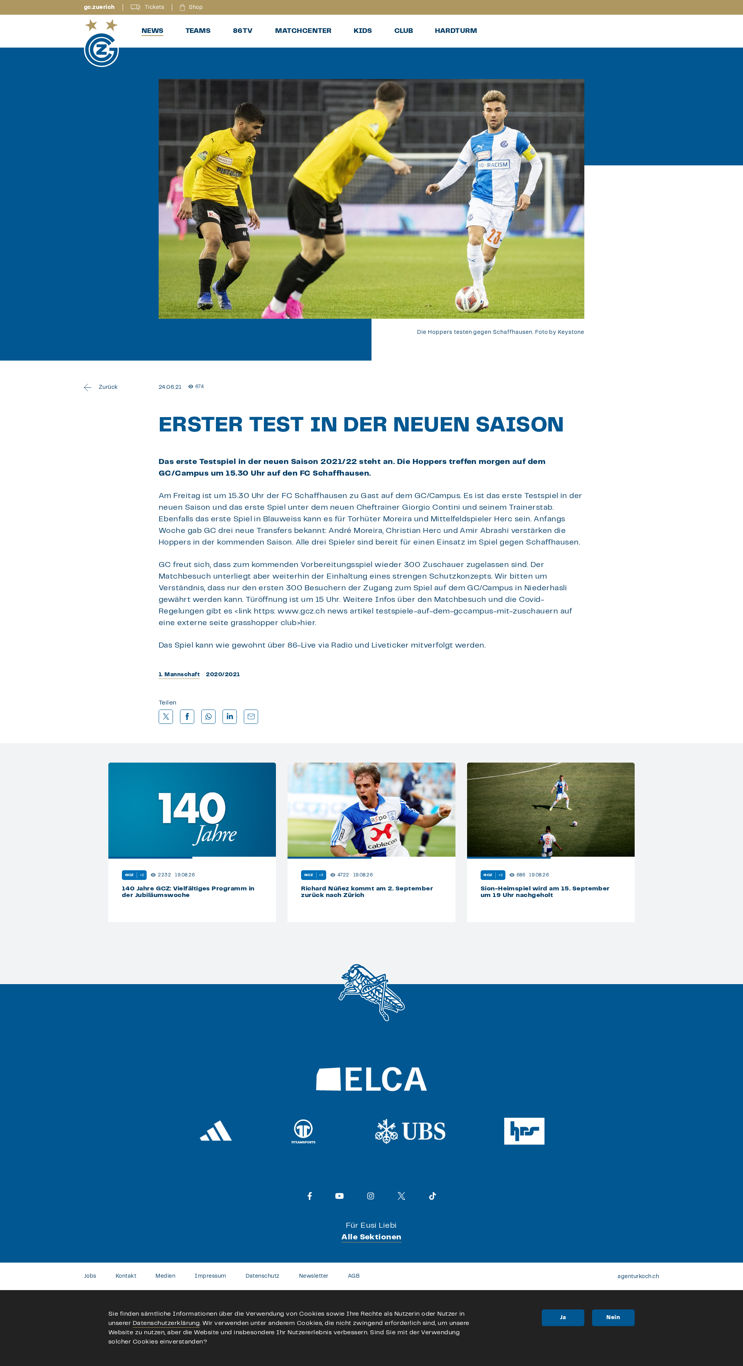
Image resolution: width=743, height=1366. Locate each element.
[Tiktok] (432, 1196)
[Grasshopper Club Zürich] (101, 43)
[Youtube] (339, 1196)
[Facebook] (309, 1196)
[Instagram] (370, 1196)
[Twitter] (401, 1196)
